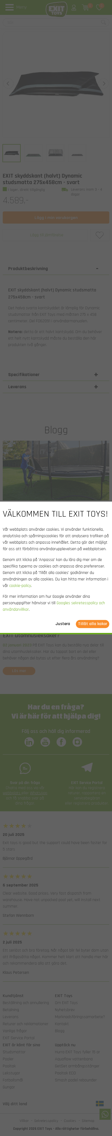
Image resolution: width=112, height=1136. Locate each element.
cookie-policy (20, 586)
